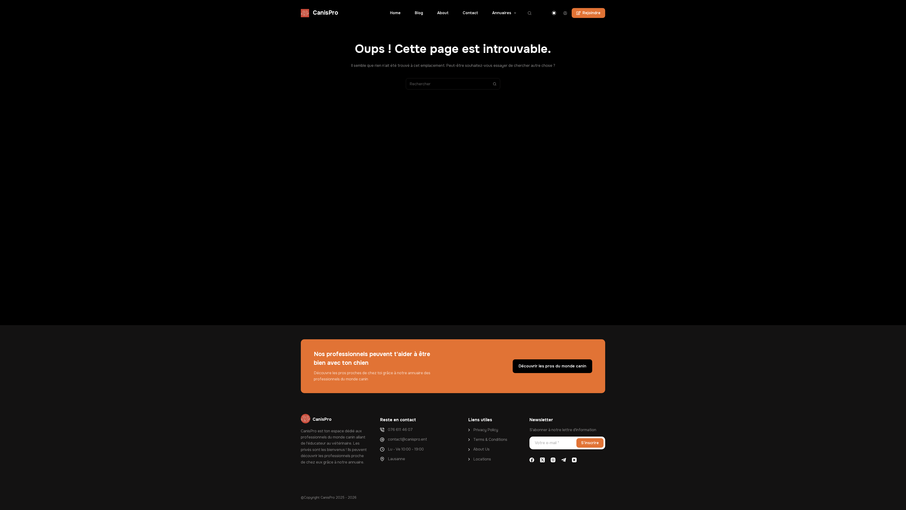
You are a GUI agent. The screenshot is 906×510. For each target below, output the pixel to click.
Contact (470, 12)
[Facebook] (531, 460)
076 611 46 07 (400, 429)
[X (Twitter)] (542, 460)
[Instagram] (553, 460)
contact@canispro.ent (407, 439)
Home (395, 12)
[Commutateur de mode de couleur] (554, 13)
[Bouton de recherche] (494, 83)
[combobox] (447, 83)
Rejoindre (591, 12)
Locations (482, 459)
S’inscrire (590, 442)
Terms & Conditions (490, 439)
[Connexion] (565, 13)
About (443, 12)
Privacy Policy (485, 429)
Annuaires (501, 12)
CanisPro (325, 13)
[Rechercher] (529, 13)
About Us (481, 449)
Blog (419, 12)
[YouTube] (574, 460)
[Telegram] (563, 460)
